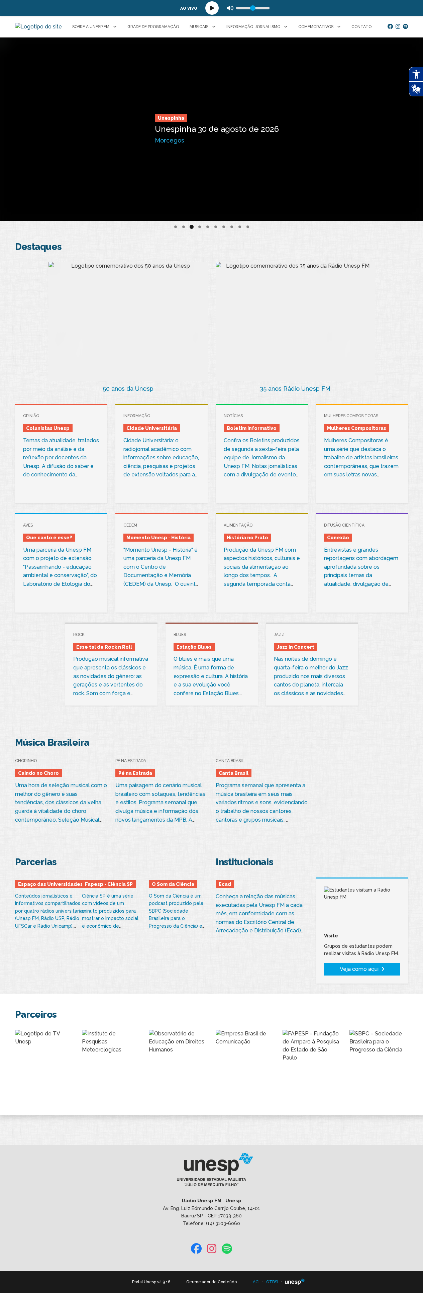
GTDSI (272, 1282)
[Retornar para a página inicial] (211, 1172)
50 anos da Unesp (128, 388)
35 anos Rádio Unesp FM (295, 388)
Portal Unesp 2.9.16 (151, 1282)
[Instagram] (398, 27)
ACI (256, 1282)
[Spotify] (405, 27)
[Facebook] (390, 27)
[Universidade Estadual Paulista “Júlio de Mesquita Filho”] (295, 1282)
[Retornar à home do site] (38, 27)
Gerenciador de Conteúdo (211, 1282)
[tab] (176, 227)
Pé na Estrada (142, 110)
